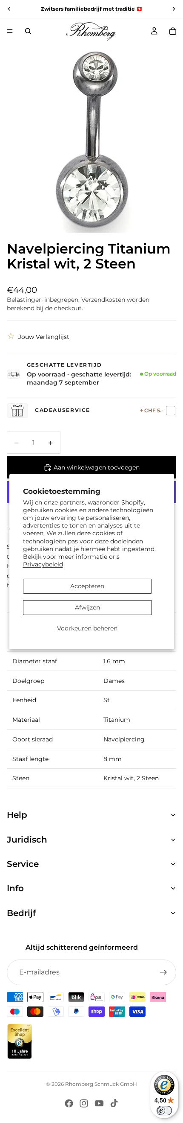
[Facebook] (69, 1103)
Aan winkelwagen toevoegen (97, 467)
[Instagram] (84, 1103)
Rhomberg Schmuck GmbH (101, 1084)
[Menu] (10, 31)
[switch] (164, 1110)
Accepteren (87, 586)
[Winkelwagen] (172, 31)
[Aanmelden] (163, 972)
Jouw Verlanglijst (43, 337)
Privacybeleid (43, 564)
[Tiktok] (114, 1103)
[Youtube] (99, 1103)
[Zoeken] (28, 31)
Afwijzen (87, 607)
